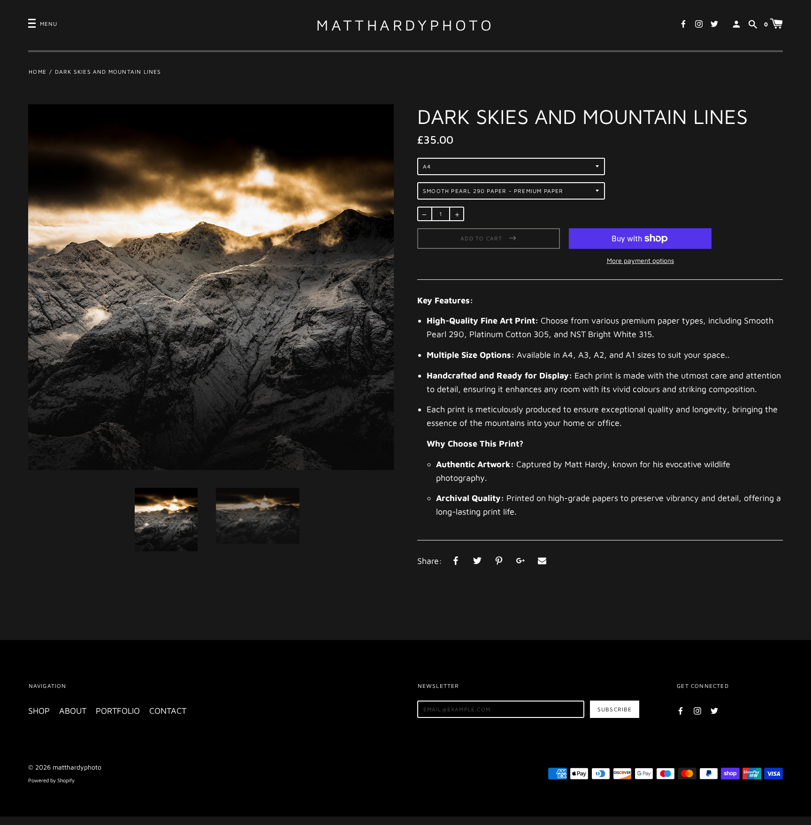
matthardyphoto (405, 25)
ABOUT (72, 711)
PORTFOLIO (118, 711)
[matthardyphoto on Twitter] (714, 23)
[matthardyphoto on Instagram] (699, 23)
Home (37, 71)
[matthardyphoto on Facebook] (683, 23)
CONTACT (167, 711)
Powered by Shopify (51, 780)
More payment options (640, 260)
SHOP (39, 711)
